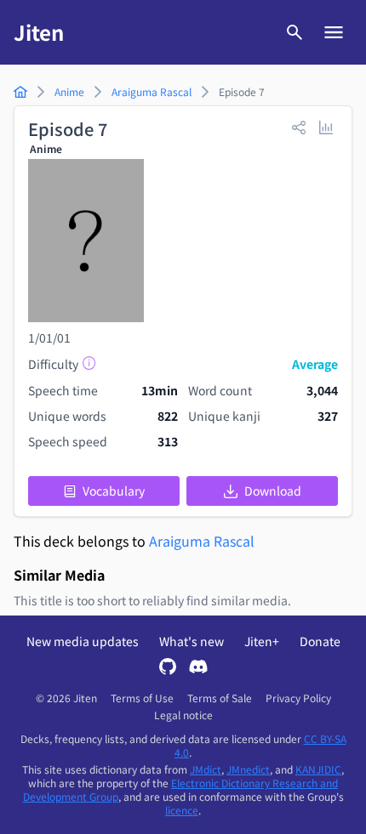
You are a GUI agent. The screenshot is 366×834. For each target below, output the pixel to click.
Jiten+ (261, 641)
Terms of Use (142, 698)
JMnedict (248, 769)
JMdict (205, 769)
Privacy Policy (298, 698)
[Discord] (198, 668)
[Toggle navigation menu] (333, 32)
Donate (320, 641)
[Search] (294, 32)
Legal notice (183, 715)
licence (181, 810)
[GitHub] (167, 668)
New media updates (82, 641)
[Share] (299, 127)
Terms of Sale (219, 698)
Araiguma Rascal (201, 540)
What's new (191, 641)
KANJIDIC (318, 769)
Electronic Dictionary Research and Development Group (181, 789)
